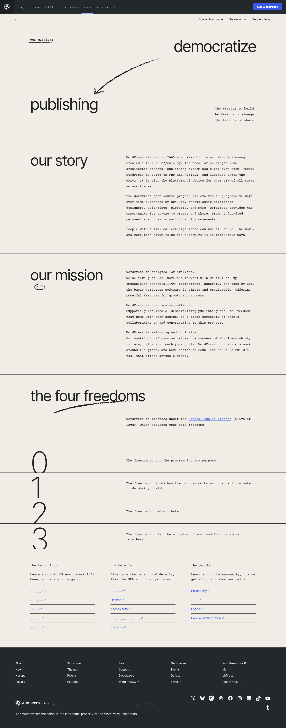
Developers (126, 675)
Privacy (20, 681)
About (19, 663)
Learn (122, 663)
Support (124, 669)
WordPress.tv (129, 681)
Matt (227, 669)
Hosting (20, 675)
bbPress (230, 675)
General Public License (210, 419)
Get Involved (179, 663)
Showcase (74, 663)
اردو (56, 703)
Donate (177, 675)
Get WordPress (267, 6)
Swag (176, 681)
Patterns (72, 681)
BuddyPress (232, 681)
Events (175, 669)
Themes (72, 669)
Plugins (71, 675)
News (19, 669)
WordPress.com (234, 663)
